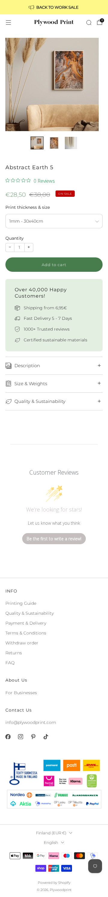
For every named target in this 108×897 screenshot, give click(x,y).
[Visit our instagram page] (20, 736)
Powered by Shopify (54, 882)
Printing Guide (20, 603)
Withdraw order (21, 643)
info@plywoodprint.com (30, 722)
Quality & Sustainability (29, 613)
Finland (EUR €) (51, 833)
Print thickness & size (27, 207)
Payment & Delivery (25, 623)
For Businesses (21, 692)
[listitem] (54, 7)
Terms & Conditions (25, 633)
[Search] (89, 23)
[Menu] (8, 23)
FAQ (10, 662)
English (51, 842)
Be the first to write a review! (54, 539)
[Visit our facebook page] (8, 736)
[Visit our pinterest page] (33, 736)
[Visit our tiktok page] (45, 736)
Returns (13, 653)
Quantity (14, 238)
